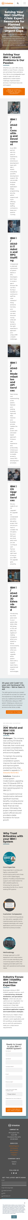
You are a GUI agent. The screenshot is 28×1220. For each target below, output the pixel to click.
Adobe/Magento (14, 1146)
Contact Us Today (14, 712)
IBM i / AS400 (14, 1150)
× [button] (25, 1202)
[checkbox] (14, 1193)
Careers (14, 1162)
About (14, 1164)
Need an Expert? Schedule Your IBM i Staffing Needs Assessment (14, 91)
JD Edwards (14, 1148)
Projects (14, 1155)
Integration (14, 1152)
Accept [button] (14, 1216)
